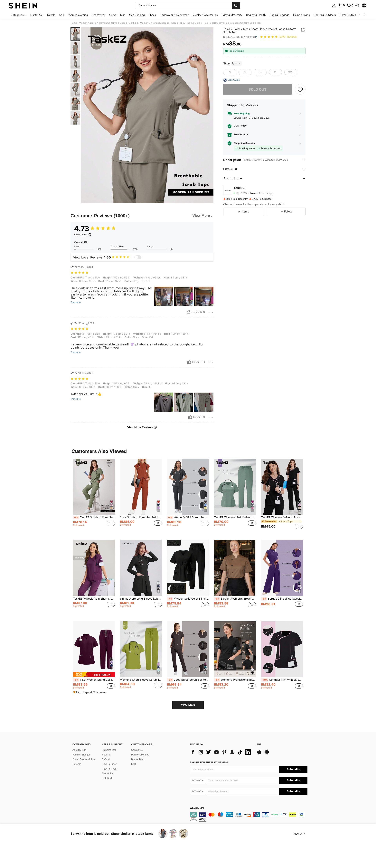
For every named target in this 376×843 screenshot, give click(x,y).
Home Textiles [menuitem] (348, 14)
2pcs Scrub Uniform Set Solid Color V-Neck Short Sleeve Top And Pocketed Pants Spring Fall (141, 517)
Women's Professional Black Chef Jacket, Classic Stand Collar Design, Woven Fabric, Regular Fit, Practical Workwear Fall (235, 679)
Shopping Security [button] (244, 143)
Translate (75, 302)
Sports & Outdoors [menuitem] (325, 14)
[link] (341, 5)
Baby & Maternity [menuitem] (231, 14)
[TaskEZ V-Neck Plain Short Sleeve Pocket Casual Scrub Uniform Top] (94, 568)
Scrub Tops (177, 23)
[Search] (236, 5)
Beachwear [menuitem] (98, 14)
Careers (76, 764)
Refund (106, 759)
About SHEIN (79, 750)
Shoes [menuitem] (152, 14)
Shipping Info (109, 750)
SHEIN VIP (107, 778)
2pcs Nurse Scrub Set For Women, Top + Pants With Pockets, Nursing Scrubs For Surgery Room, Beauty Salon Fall (188, 679)
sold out (258, 89)
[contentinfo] (248, 817)
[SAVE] (300, 89)
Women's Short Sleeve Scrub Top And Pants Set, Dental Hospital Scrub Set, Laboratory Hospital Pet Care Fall (141, 679)
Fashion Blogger (81, 754)
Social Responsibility (83, 759)
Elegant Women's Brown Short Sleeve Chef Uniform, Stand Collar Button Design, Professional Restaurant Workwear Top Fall (235, 598)
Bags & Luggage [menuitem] (279, 14)
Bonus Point (137, 759)
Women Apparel (87, 23)
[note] (94, 674)
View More (188, 705)
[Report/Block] (211, 312)
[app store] (259, 754)
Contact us (137, 750)
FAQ (133, 764)
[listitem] (94, 496)
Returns (106, 754)
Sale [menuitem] (61, 14)
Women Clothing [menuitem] (78, 14)
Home (73, 23)
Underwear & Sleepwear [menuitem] (174, 14)
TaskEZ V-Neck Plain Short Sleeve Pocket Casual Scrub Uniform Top (94, 598)
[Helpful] (188, 312)
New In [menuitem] (51, 14)
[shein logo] (23, 5)
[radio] (229, 72)
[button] (357, 5)
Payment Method (140, 754)
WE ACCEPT (197, 808)
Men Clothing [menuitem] (137, 14)
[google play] (266, 754)
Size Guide (108, 773)
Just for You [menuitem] (36, 14)
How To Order (109, 764)
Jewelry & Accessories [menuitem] (205, 14)
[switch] (137, 257)
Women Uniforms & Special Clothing (118, 23)
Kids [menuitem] (122, 14)
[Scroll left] (360, 15)
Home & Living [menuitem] (301, 14)
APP (259, 744)
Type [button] (234, 63)
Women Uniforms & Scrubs (154, 23)
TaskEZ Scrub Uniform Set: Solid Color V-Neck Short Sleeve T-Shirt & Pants (94, 517)
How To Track (109, 768)
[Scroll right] (364, 15)
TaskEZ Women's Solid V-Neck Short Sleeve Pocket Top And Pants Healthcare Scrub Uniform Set (235, 517)
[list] (221, 752)
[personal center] (334, 5)
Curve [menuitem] (112, 14)
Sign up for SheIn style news (209, 762)
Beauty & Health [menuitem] (256, 14)
